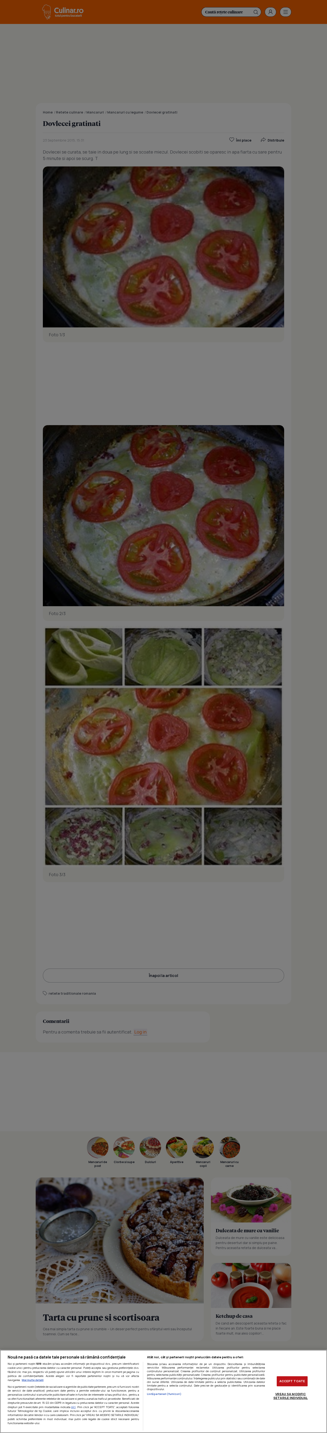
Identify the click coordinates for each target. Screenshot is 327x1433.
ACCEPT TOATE (292, 1381)
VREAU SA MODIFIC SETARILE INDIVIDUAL (290, 1396)
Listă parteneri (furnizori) (164, 1394)
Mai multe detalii (33, 1380)
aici (73, 1407)
